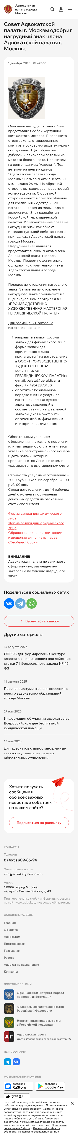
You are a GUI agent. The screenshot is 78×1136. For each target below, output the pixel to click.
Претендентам (14, 944)
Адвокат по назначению (21, 965)
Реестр (9, 958)
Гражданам (12, 951)
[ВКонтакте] (9, 603)
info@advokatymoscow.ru (23, 874)
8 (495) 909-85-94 (20, 860)
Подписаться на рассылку (39, 822)
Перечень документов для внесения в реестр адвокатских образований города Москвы (36, 693)
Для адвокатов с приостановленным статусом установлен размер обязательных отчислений (35, 753)
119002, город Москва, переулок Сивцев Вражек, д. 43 (27, 889)
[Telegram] (20, 603)
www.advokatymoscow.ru (33, 902)
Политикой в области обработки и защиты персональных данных (32, 1130)
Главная (10, 923)
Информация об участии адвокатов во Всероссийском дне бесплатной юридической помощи (37, 723)
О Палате (11, 930)
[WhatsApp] (31, 603)
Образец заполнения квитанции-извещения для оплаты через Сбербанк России (35, 537)
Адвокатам (12, 937)
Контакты (11, 972)
